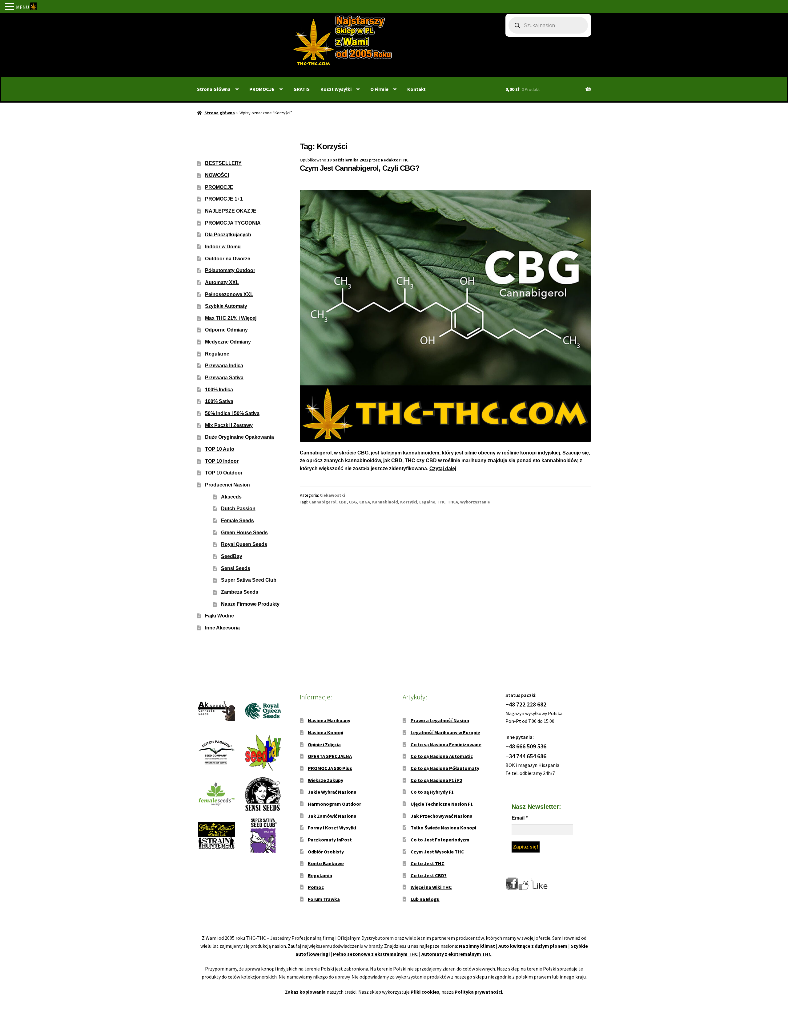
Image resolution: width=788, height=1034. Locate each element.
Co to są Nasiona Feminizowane (446, 744)
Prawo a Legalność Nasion (440, 720)
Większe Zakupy (325, 780)
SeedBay (231, 556)
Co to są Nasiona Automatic (442, 756)
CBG (353, 502)
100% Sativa (219, 401)
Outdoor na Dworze (227, 258)
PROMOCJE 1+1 (224, 199)
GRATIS (301, 89)
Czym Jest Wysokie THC (437, 852)
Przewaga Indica (224, 365)
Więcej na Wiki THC (431, 887)
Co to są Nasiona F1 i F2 (436, 780)
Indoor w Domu (223, 246)
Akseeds (231, 496)
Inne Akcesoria (222, 627)
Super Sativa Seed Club (248, 580)
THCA (453, 502)
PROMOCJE (262, 89)
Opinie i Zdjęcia (324, 744)
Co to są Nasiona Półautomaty (445, 768)
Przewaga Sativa (224, 377)
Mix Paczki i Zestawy (229, 425)
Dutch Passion (238, 508)
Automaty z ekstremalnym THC (456, 954)
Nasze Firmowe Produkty (250, 604)
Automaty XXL (222, 282)
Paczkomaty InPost (330, 840)
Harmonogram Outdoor (334, 804)
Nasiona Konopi (325, 732)
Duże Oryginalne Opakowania (239, 437)
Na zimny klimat (477, 946)
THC (441, 502)
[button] (10, 7)
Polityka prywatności (478, 992)
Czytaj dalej (442, 468)
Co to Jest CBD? (429, 875)
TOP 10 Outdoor (224, 472)
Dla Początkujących (228, 234)
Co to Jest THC (427, 863)
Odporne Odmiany (226, 329)
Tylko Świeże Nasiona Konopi (443, 827)
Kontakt (416, 89)
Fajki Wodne (219, 615)
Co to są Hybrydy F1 (432, 792)
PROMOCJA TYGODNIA (233, 223)
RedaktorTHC (394, 160)
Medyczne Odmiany (228, 341)
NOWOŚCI (217, 175)
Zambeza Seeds (239, 592)
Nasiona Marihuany (329, 720)
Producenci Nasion (227, 484)
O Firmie (379, 89)
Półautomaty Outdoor (230, 270)
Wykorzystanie (475, 502)
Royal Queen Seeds (244, 544)
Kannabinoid (385, 502)
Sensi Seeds (235, 568)
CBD (343, 502)
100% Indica (219, 389)
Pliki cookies (425, 992)
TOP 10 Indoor (222, 461)
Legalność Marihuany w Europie (445, 732)
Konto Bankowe (326, 863)
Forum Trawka (324, 899)
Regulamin (320, 875)
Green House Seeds (244, 532)
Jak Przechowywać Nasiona (441, 816)
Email (520, 817)
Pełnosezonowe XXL (229, 294)
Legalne (427, 502)
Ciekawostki (332, 495)
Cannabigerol (322, 502)
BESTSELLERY (223, 163)
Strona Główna (214, 89)
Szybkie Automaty (226, 306)
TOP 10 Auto (219, 449)
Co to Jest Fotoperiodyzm (440, 840)
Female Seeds (237, 520)
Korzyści (408, 502)
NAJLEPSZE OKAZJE (230, 211)
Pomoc (316, 887)
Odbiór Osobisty (326, 852)
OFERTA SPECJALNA (330, 756)
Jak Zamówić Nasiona (332, 816)
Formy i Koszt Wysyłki (332, 827)
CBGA (364, 502)
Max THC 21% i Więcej (230, 318)
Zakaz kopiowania (305, 992)
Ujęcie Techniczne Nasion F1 (442, 804)
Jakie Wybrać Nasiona (332, 792)
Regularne (217, 353)
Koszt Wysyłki (336, 89)
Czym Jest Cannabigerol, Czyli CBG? (360, 168)
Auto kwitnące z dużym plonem (532, 946)
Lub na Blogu (425, 899)
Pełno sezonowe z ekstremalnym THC (375, 954)
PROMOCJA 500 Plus (330, 768)
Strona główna (219, 113)
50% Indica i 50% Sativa (232, 413)
